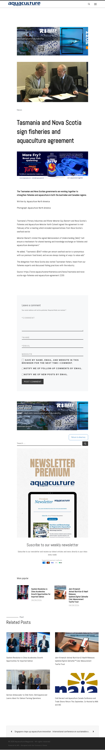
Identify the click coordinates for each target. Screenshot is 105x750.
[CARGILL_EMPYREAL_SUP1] (53, 41)
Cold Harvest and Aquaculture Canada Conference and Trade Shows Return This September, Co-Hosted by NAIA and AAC (76, 701)
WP (18, 745)
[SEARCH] (49, 443)
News (19, 110)
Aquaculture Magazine (24, 741)
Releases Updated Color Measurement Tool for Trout (79, 595)
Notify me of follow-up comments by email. (53, 368)
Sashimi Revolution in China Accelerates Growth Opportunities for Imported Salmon (40, 592)
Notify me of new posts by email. (46, 374)
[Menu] (95, 4)
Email (26, 346)
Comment (28, 318)
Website (27, 354)
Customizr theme (41, 745)
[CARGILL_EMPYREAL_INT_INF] (54, 415)
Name (26, 337)
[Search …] (85, 443)
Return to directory (78, 437)
